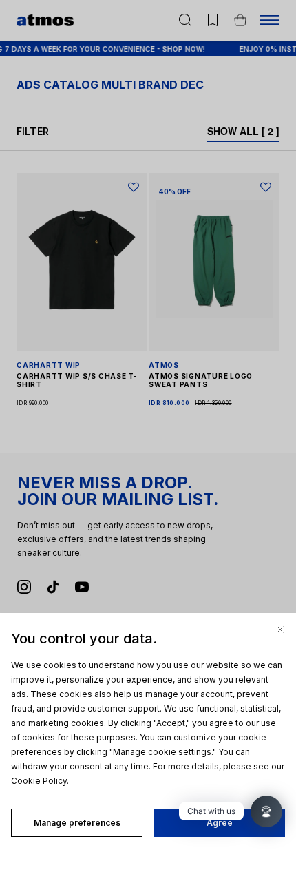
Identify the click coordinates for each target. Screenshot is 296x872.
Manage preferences (77, 823)
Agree (220, 823)
